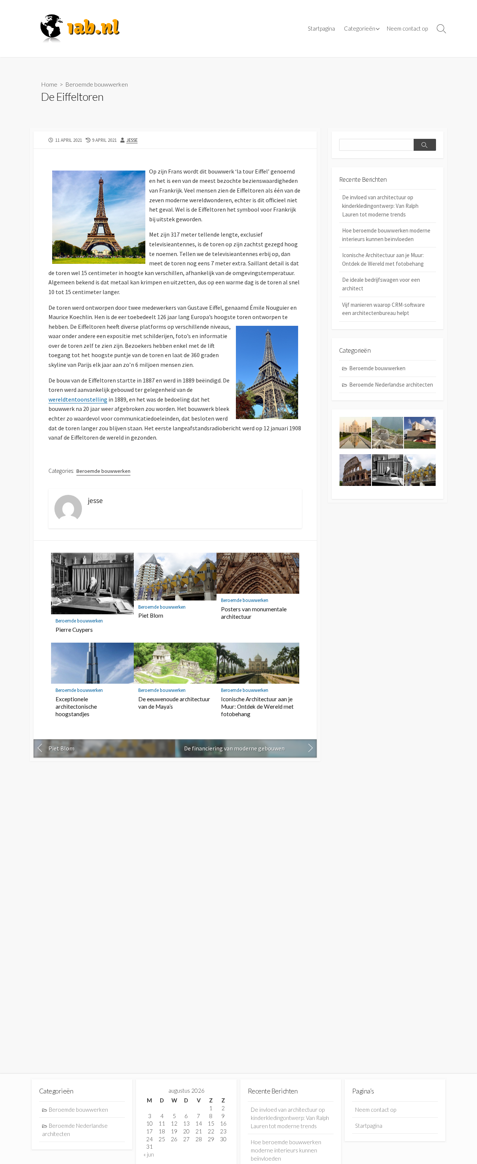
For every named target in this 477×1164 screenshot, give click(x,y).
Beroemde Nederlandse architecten (391, 384)
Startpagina (321, 28)
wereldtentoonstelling (77, 399)
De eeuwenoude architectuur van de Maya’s (174, 703)
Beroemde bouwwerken (96, 84)
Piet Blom (150, 615)
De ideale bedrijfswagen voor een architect (381, 284)
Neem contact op (407, 28)
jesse (132, 140)
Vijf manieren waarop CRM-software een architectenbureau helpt (383, 309)
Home (49, 84)
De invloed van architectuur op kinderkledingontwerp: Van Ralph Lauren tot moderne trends (380, 206)
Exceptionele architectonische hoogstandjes (76, 706)
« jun (148, 1154)
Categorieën (359, 28)
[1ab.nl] (80, 28)
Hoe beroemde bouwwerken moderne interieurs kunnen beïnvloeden (386, 235)
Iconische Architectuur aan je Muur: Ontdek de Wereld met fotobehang (257, 706)
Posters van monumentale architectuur (254, 613)
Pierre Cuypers (74, 629)
